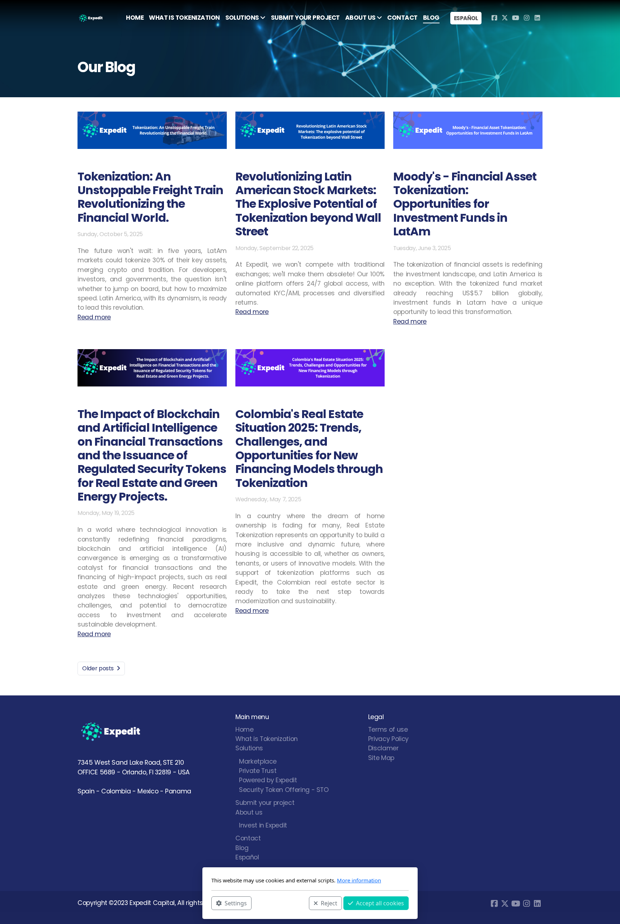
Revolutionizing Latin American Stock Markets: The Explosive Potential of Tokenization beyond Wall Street (308, 204)
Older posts (98, 668)
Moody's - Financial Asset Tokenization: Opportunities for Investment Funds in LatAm (464, 204)
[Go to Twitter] (504, 18)
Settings (236, 903)
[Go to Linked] (537, 18)
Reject (329, 903)
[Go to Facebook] (494, 18)
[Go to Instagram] (526, 18)
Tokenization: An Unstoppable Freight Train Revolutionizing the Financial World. (150, 197)
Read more (94, 317)
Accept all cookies (380, 903)
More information (359, 880)
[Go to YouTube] (515, 18)
